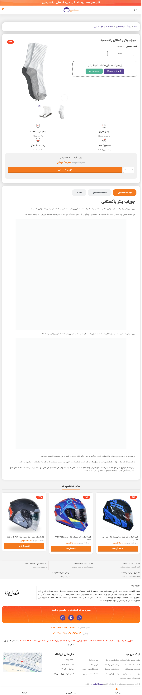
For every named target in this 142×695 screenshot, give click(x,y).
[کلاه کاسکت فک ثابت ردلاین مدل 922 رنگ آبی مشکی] (118, 515)
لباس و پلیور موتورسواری (103, 26)
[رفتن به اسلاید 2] (36, 100)
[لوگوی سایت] (71, 9)
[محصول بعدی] (6, 26)
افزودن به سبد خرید (64, 169)
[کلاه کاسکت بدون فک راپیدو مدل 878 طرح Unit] (24, 515)
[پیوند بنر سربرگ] (71, 3)
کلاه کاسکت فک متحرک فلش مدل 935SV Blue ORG (73, 538)
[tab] (124, 192)
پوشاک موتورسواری (123, 26)
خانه (135, 26)
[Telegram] (71, 617)
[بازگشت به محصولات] (10, 26)
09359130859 (74, 633)
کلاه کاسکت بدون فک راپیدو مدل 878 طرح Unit (25, 537)
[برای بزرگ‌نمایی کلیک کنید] (64, 98)
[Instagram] (62, 617)
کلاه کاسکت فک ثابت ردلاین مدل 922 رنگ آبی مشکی (120, 538)
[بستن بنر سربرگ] (3, 3)
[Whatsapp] (79, 617)
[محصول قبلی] (13, 26)
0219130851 (56, 627)
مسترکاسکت (98, 684)
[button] (67, 70)
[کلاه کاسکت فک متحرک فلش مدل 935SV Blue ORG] (71, 515)
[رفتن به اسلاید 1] (38, 100)
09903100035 (59, 633)
